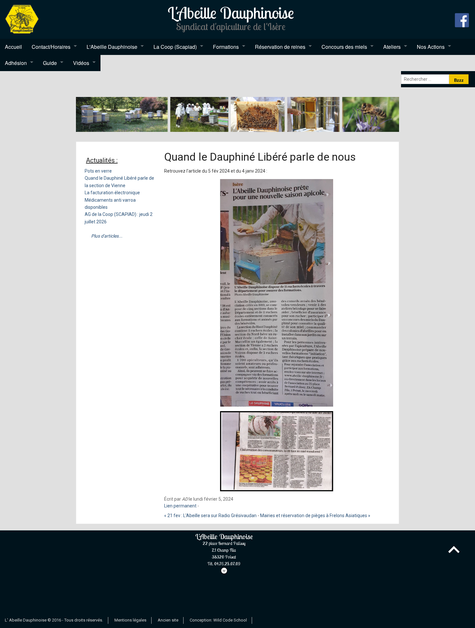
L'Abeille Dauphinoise (112, 46)
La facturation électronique (112, 192)
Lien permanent (180, 505)
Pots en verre (98, 171)
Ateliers (392, 46)
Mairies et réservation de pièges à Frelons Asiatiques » (315, 515)
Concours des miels (344, 46)
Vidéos (81, 63)
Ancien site (168, 620)
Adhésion (16, 63)
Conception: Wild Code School (218, 620)
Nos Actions (431, 46)
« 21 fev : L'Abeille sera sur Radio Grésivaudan (210, 515)
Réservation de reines (280, 46)
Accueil (13, 46)
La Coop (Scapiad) (175, 46)
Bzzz (459, 80)
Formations (226, 46)
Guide (50, 63)
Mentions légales (130, 620)
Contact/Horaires (51, 46)
